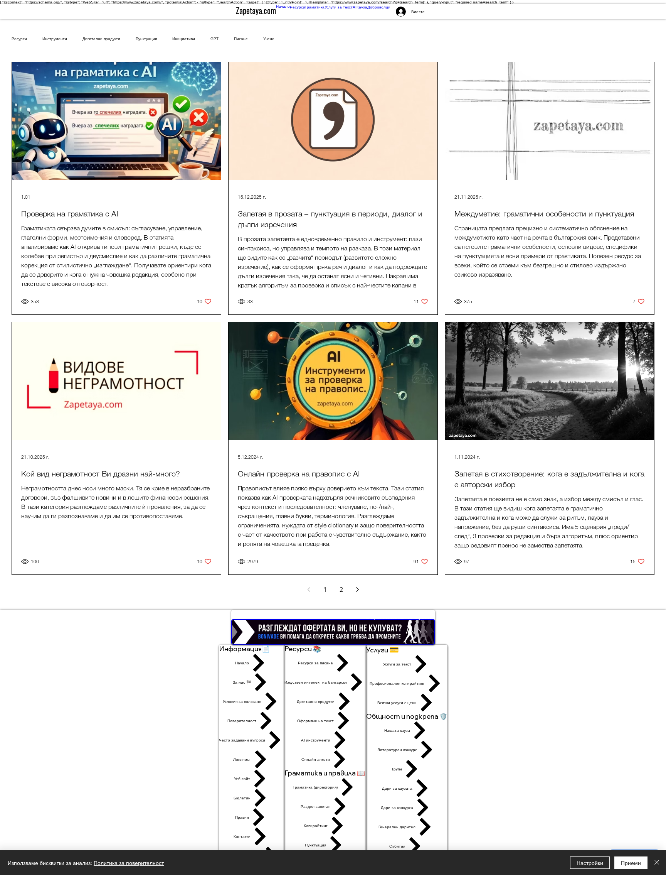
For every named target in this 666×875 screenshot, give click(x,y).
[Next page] (357, 589)
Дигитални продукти (101, 39)
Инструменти (54, 39)
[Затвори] (656, 862)
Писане (241, 39)
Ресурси (19, 39)
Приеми (631, 863)
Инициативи (183, 39)
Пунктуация (146, 39)
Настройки (590, 863)
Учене (268, 39)
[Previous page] (309, 589)
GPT (214, 39)
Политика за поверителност (129, 863)
